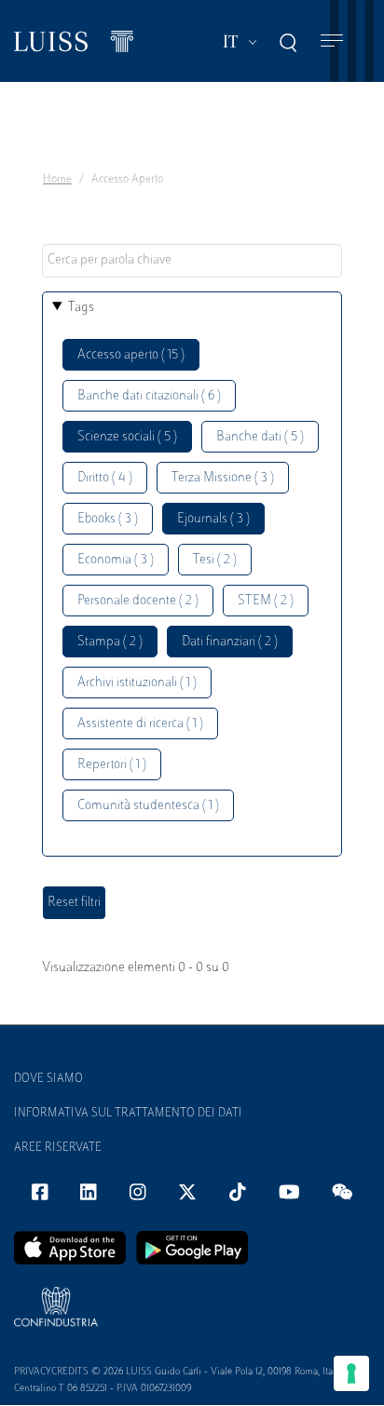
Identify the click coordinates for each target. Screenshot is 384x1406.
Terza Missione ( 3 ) (222, 478)
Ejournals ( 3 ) (213, 519)
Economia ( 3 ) (115, 560)
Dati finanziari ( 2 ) (230, 642)
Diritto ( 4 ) (104, 478)
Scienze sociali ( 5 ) (127, 437)
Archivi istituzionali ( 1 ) (137, 683)
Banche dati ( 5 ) (260, 437)
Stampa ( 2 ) (110, 642)
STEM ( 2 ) (266, 601)
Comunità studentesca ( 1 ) (148, 806)
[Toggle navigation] (332, 41)
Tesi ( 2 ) (215, 560)
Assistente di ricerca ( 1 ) (140, 724)
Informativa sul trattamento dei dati (128, 1113)
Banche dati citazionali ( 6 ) (149, 396)
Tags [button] (81, 308)
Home (57, 179)
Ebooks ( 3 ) (107, 519)
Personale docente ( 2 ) (138, 601)
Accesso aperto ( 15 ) (131, 355)
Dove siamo (48, 1079)
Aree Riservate (58, 1148)
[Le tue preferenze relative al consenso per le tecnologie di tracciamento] (351, 1373)
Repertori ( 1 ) (111, 765)
